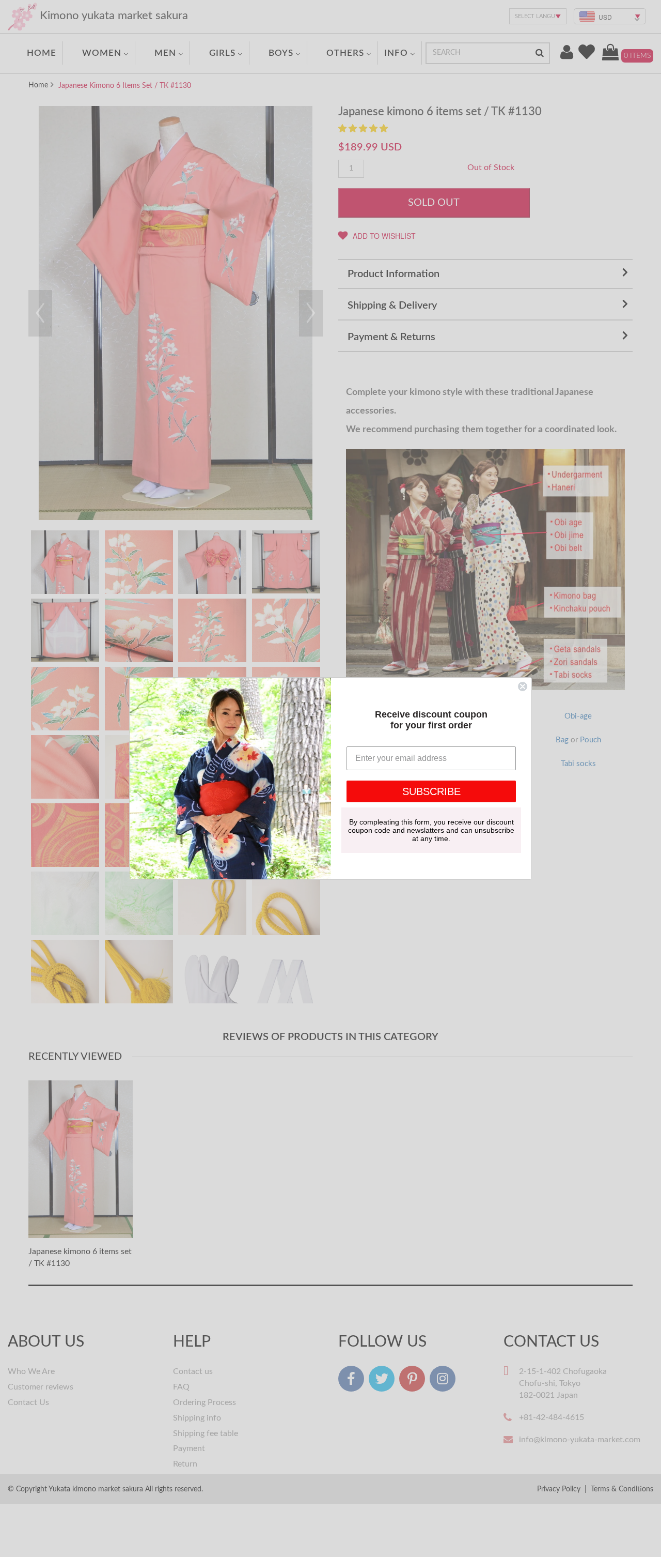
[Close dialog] (522, 686)
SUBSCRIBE (431, 791)
